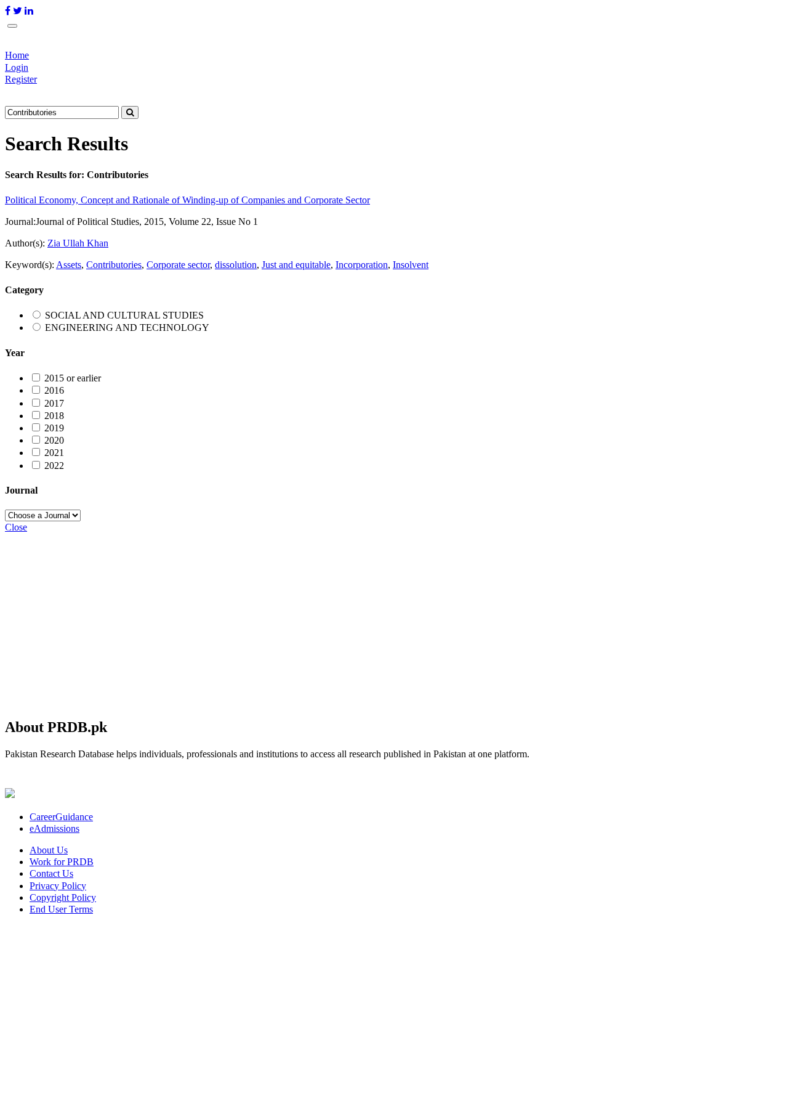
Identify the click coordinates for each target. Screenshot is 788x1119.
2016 (54, 390)
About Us (49, 850)
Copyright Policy (63, 897)
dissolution (236, 264)
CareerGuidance (61, 817)
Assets (68, 264)
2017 (54, 403)
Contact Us (51, 873)
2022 (54, 465)
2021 (54, 452)
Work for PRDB (62, 862)
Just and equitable (296, 264)
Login (16, 67)
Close (16, 527)
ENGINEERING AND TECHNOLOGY (127, 327)
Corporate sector (178, 264)
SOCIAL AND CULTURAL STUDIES (124, 315)
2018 (54, 415)
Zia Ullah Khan (77, 243)
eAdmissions (54, 828)
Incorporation (362, 264)
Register (21, 79)
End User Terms (61, 909)
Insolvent (410, 264)
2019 (54, 428)
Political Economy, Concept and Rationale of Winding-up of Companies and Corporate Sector (187, 200)
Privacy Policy (58, 886)
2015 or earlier (72, 378)
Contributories (114, 264)
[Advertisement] (374, 620)
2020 (54, 440)
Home (17, 55)
